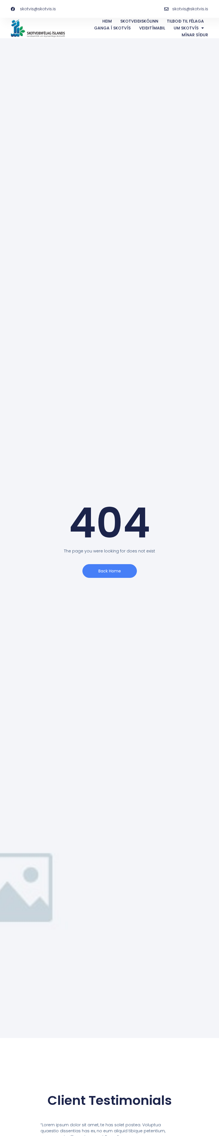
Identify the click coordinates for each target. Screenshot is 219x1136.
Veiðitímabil (152, 28)
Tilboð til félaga (185, 21)
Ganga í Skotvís (112, 28)
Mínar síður (195, 35)
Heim (107, 21)
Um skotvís (186, 28)
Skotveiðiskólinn (139, 21)
